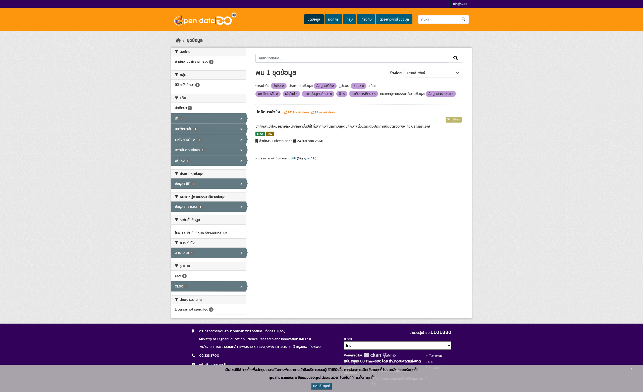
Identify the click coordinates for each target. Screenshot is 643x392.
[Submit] (463, 19)
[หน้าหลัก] (178, 40)
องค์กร (333, 19)
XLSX (260, 134)
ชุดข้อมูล (313, 19)
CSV (269, 134)
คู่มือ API (309, 158)
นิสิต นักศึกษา (454, 119)
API (293, 158)
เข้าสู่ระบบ (460, 4)
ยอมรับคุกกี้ (321, 386)
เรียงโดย (395, 73)
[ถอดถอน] (283, 86)
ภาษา (347, 338)
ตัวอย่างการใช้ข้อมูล (394, 19)
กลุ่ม (349, 19)
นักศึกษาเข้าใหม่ (269, 112)
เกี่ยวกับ (366, 19)
